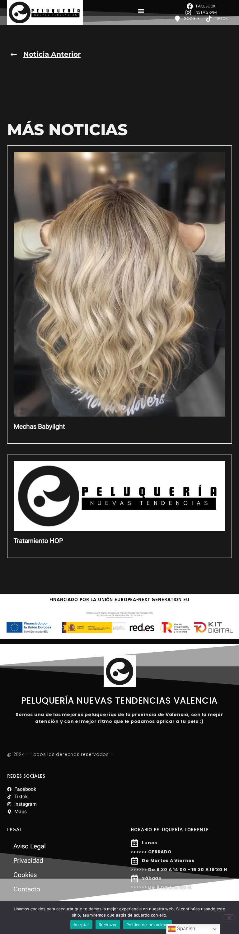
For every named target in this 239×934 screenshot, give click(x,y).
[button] (141, 11)
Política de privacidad (147, 924)
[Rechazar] (229, 917)
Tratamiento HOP (38, 541)
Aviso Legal (29, 846)
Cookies (25, 875)
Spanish (185, 928)
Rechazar (108, 924)
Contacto (26, 889)
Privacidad (28, 860)
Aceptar (81, 924)
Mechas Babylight (39, 426)
